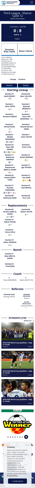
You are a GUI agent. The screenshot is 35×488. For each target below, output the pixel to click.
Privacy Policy (12, 476)
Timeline (21, 79)
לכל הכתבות (27, 321)
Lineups (13, 79)
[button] (31, 2)
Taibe (17, 39)
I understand (17, 481)
